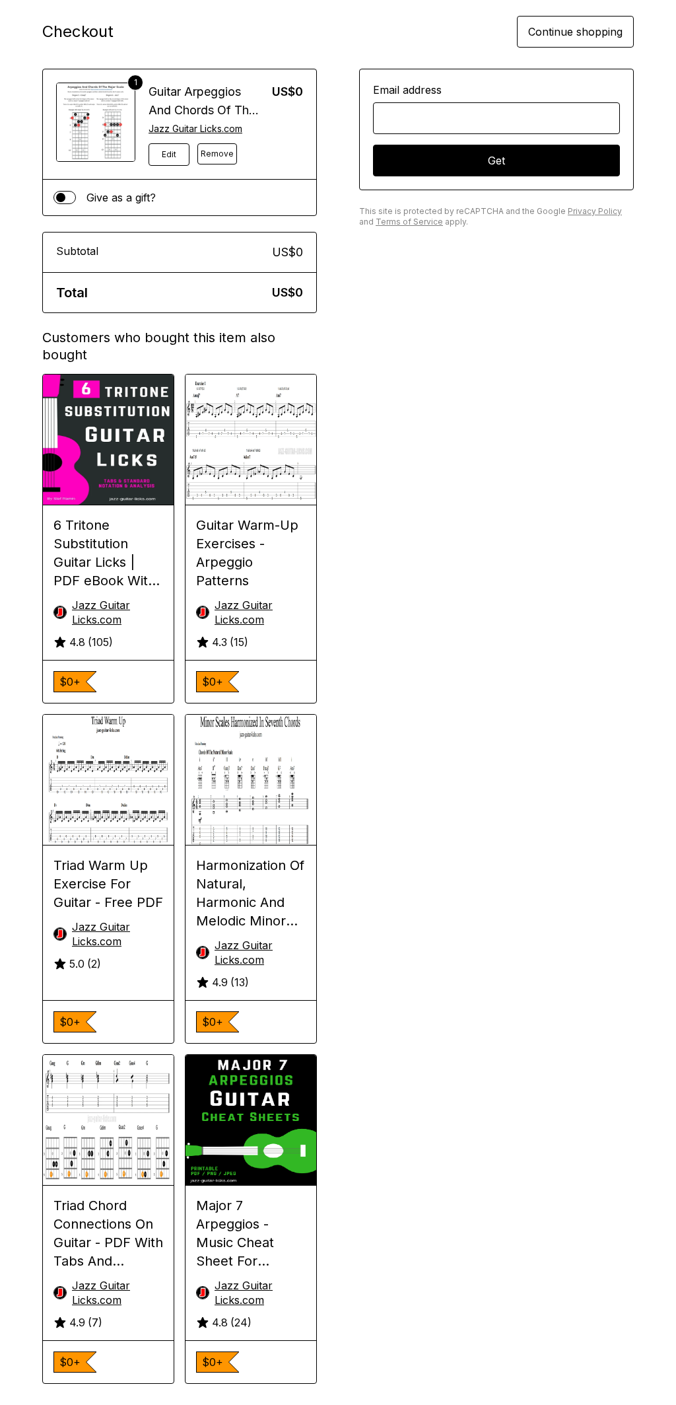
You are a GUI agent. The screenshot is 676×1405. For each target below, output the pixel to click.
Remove (217, 154)
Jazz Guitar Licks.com (195, 128)
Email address (407, 89)
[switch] (64, 197)
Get (496, 160)
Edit (169, 154)
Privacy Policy (595, 211)
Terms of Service (409, 222)
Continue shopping (575, 31)
